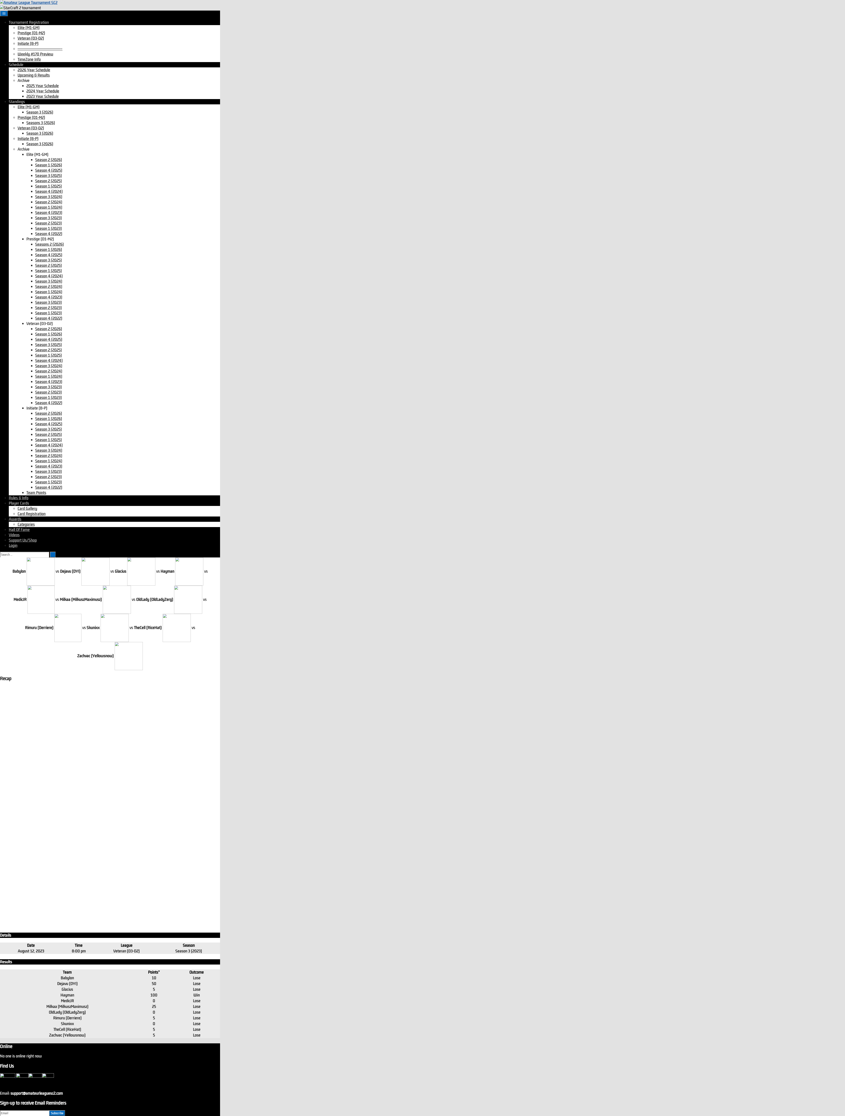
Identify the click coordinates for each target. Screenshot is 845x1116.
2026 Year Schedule (34, 70)
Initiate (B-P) (28, 43)
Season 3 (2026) (39, 112)
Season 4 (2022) (48, 233)
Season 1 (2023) (48, 228)
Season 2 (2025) (48, 181)
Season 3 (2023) (48, 218)
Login (13, 545)
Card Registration (32, 513)
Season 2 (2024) (48, 202)
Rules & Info (18, 498)
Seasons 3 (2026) (40, 122)
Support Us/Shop (23, 540)
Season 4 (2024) (49, 191)
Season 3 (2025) (48, 175)
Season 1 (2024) (48, 207)
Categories (26, 524)
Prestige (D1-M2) (31, 33)
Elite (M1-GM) (29, 27)
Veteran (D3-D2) (31, 38)
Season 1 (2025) (48, 186)
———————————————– (40, 49)
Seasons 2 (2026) (49, 244)
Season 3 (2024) (48, 196)
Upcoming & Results (34, 75)
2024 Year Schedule (42, 91)
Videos (14, 535)
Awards (15, 519)
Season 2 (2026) (48, 159)
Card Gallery (27, 508)
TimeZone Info (29, 59)
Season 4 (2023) (48, 212)
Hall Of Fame (19, 529)
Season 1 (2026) (48, 165)
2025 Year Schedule (42, 86)
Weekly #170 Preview (35, 54)
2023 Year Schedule (42, 96)
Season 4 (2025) (48, 170)
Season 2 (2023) (48, 223)
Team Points (36, 492)
